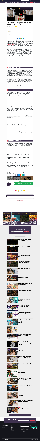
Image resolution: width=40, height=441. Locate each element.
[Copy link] (16, 38)
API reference (12, 431)
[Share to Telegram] (23, 38)
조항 (8, 21)
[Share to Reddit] (20, 38)
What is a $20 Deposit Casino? (14, 35)
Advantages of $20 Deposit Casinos (15, 36)
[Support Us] (3, 427)
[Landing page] (3, 1)
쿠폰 (11, 429)
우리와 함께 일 (12, 430)
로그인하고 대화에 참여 (20, 195)
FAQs (11, 432)
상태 (9, 439)
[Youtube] (4, 427)
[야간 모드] (30, 1)
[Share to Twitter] (19, 38)
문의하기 (12, 427)
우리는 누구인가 (12, 428)
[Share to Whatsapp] (21, 38)
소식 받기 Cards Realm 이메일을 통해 (12, 420)
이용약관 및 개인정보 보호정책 (5, 439)
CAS (7, 21)
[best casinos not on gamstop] (34, 427)
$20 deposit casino (11, 44)
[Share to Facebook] (17, 38)
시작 (11, 426)
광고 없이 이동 (31, 2)
